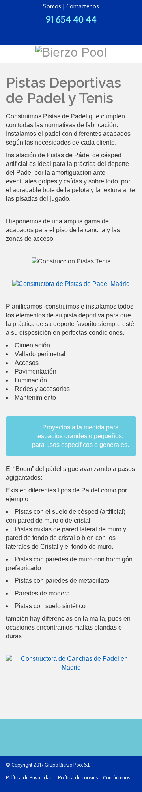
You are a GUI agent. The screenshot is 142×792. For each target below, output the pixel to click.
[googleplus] (71, 30)
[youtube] (96, 30)
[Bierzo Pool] (71, 52)
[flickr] (58, 30)
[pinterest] (83, 30)
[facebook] (45, 30)
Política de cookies (78, 778)
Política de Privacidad (29, 778)
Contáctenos (82, 6)
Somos (52, 6)
